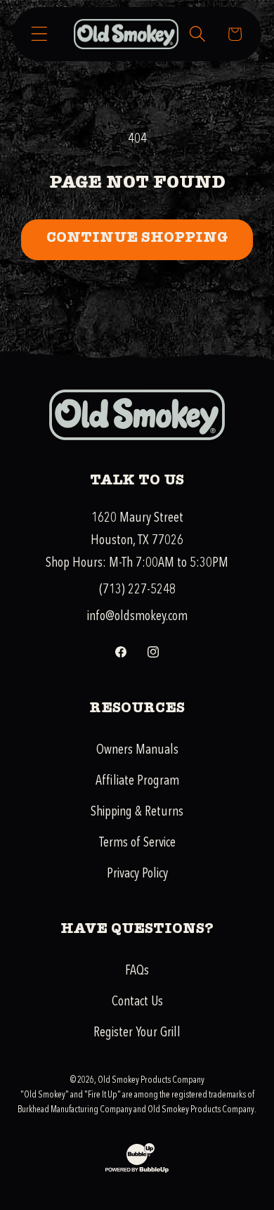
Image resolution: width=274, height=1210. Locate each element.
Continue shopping (137, 239)
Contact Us (137, 1001)
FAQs (137, 970)
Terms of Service (137, 842)
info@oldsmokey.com (137, 616)
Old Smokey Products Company (151, 1080)
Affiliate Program (137, 780)
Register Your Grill (137, 1032)
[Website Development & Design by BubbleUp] (137, 1170)
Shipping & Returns (137, 811)
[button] (39, 34)
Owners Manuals (137, 749)
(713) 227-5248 (137, 589)
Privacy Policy (137, 873)
